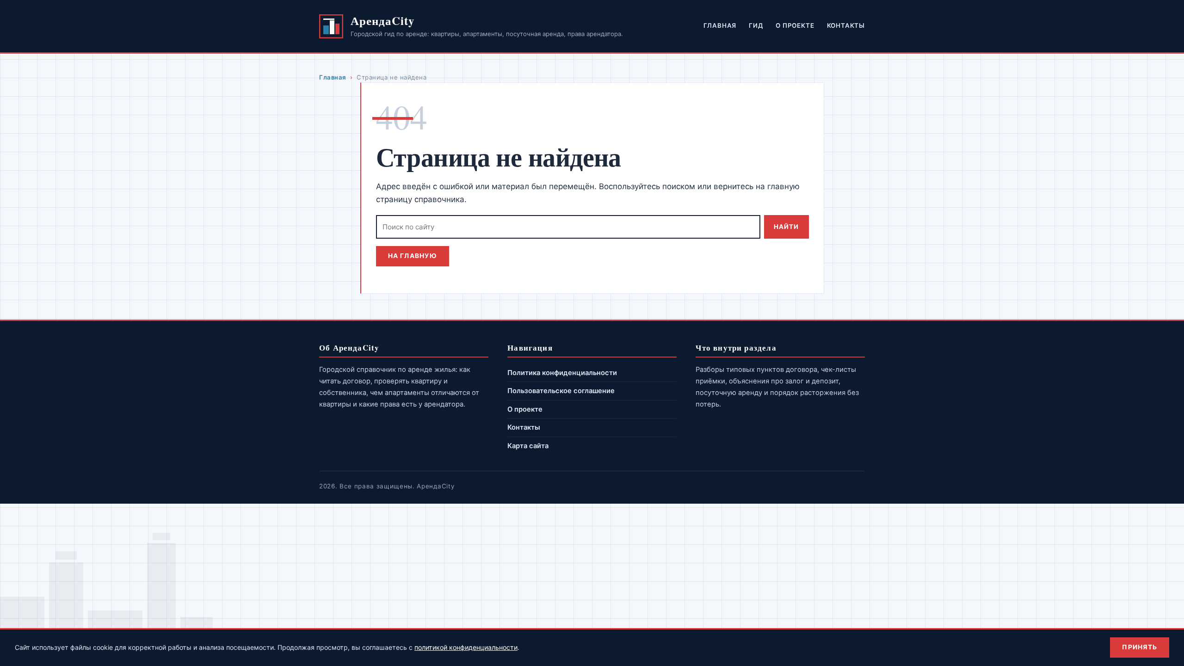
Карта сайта (528, 446)
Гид (756, 25)
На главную (412, 255)
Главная (720, 25)
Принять (1139, 647)
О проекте (795, 25)
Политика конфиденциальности (562, 373)
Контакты (846, 25)
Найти (786, 226)
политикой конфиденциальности (466, 647)
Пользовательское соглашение (561, 391)
